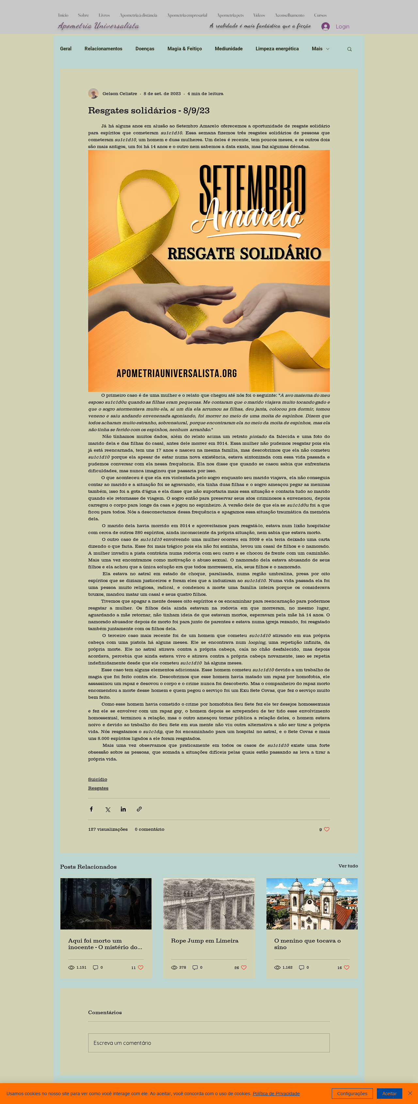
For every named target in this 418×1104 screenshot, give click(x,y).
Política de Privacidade (276, 1093)
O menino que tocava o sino (307, 943)
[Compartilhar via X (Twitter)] (107, 809)
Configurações (352, 1093)
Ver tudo (348, 865)
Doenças (145, 49)
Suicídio (97, 779)
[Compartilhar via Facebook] (91, 809)
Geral (66, 49)
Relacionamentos (103, 49)
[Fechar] (410, 1093)
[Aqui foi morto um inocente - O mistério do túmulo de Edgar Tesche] (106, 903)
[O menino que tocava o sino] (312, 903)
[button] (349, 48)
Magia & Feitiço (185, 49)
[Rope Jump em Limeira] (208, 903)
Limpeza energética (277, 49)
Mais (317, 49)
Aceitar (389, 1093)
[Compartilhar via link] (139, 809)
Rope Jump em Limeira (204, 940)
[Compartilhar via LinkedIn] (123, 809)
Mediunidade (229, 49)
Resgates (98, 788)
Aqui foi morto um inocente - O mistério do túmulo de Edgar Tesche (103, 943)
